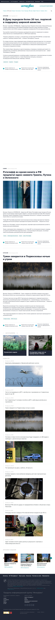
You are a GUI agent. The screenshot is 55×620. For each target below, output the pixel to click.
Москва (30, 10)
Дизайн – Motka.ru (40, 612)
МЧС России (14, 318)
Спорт (22, 10)
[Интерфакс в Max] (33, 605)
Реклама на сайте (36, 576)
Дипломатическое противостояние (42, 564)
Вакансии (28, 576)
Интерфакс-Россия (30, 1)
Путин (5, 235)
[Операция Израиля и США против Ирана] (27, 562)
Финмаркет (37, 1)
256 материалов (41, 567)
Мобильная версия (5, 1)
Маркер (5, 602)
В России (9, 10)
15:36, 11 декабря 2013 (13, 16)
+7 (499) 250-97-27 (10, 589)
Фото (46, 10)
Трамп (20, 235)
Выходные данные (23, 613)
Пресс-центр (22, 576)
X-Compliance (6, 599)
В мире (13, 10)
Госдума (16, 62)
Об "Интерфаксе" (14, 1)
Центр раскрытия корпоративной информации (30, 602)
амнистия (6, 62)
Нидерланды (6, 122)
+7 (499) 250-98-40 (39, 588)
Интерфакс (27, 6)
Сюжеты (42, 10)
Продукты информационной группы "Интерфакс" (23, 593)
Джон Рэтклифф (27, 235)
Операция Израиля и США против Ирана (26, 565)
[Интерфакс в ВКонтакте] (29, 605)
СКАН (25, 598)
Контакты (5, 576)
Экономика (18, 10)
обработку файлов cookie (18, 586)
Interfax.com (21, 1)
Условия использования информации (27, 612)
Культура (26, 10)
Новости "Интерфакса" (28, 597)
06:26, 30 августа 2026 (12, 168)
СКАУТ (4, 601)
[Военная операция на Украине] (11, 562)
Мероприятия (45, 576)
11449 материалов (8, 567)
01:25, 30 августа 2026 (13, 253)
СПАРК (4, 598)
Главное (5, 10)
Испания (13, 122)
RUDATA (26, 599)
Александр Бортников (13, 235)
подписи (11, 62)
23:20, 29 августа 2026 (12, 79)
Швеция (18, 122)
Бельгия (23, 122)
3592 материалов (25, 567)
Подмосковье (7, 318)
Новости (38, 10)
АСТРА (4, 603)
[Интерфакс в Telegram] (27, 605)
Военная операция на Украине (10, 564)
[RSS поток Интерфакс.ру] (31, 605)
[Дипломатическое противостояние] (43, 562)
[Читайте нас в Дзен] (25, 605)
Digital (34, 10)
